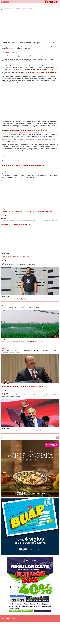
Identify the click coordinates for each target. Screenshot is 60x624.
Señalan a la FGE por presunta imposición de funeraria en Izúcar (17, 256)
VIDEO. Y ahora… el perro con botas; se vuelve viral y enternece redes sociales (28, 130)
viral (13, 160)
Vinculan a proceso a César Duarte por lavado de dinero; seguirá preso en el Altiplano (22, 386)
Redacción (7, 52)
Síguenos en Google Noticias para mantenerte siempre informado (23, 165)
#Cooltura (4, 39)
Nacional (4, 348)
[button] (5, 2)
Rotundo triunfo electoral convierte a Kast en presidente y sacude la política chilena (22, 431)
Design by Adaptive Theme (54, 622)
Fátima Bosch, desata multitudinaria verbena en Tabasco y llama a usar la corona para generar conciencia (27, 211)
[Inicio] (30, 1)
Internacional (5, 393)
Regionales (4, 218)
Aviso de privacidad (5, 618)
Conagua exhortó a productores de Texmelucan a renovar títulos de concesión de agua (22, 341)
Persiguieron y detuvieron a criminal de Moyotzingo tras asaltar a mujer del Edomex (21, 299)
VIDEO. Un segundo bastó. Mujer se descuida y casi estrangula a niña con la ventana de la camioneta (29, 73)
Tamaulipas (17, 160)
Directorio (13, 618)
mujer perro (8, 160)
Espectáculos (5, 173)
